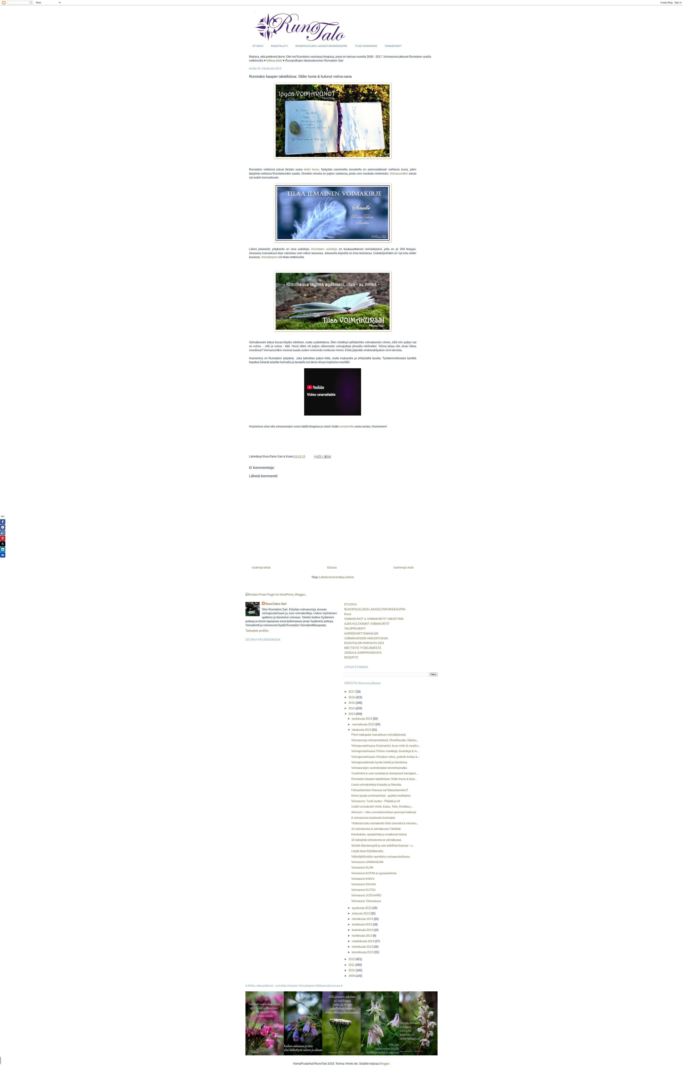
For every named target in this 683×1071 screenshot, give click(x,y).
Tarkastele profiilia (256, 630)
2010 (352, 970)
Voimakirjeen (269, 257)
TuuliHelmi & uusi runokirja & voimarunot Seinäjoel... (384, 773)
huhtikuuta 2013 (362, 935)
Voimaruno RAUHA (363, 884)
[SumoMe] (2, 555)
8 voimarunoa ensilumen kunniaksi (373, 817)
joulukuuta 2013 (362, 718)
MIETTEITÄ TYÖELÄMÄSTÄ (362, 647)
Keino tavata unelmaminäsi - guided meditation (381, 795)
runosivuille (346, 426)
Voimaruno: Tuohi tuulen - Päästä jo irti (375, 801)
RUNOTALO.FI (279, 46)
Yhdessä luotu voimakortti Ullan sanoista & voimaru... (384, 823)
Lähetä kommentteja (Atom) (336, 577)
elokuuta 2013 (361, 913)
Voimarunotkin (399, 173)
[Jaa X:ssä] (322, 457)
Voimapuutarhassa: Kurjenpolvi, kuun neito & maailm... (385, 745)
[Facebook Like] (2, 533)
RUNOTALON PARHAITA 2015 (364, 643)
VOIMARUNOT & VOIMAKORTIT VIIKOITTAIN (374, 618)
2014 (352, 708)
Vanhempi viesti (403, 567)
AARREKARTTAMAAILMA (361, 633)
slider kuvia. (312, 169)
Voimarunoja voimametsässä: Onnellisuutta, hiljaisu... (385, 740)
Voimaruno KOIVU (363, 878)
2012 (352, 959)
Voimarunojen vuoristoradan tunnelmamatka (379, 767)
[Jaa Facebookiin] (326, 457)
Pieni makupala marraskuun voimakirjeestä (378, 734)
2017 (352, 691)
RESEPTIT (351, 657)
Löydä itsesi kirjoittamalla (367, 851)
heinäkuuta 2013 (363, 918)
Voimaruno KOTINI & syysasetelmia (373, 873)
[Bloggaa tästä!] (319, 457)
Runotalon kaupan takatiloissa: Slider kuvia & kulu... (384, 778)
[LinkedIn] (2, 549)
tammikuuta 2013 (363, 952)
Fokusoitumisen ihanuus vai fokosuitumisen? (379, 790)
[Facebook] (2, 521)
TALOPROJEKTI (355, 628)
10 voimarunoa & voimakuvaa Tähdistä (376, 828)
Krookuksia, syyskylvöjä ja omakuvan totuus (379, 834)
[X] (2, 544)
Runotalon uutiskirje (324, 249)
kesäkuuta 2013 (362, 924)
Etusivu (332, 567)
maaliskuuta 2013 (363, 941)
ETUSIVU (258, 46)
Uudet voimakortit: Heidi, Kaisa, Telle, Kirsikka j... (382, 806)
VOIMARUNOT (393, 46)
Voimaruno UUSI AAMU (366, 895)
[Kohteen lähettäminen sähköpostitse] (316, 457)
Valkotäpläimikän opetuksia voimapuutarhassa (380, 856)
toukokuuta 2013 (363, 929)
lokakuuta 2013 (362, 729)
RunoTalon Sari (275, 603)
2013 (352, 713)
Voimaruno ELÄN (362, 867)
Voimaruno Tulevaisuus (366, 901)
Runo (347, 614)
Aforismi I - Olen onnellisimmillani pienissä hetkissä (383, 812)
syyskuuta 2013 (362, 907)
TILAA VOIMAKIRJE (366, 46)
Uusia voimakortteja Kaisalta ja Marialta (376, 784)
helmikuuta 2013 (363, 946)
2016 (352, 697)
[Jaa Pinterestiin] (329, 457)
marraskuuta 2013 (363, 724)
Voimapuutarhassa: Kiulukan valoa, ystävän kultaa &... (385, 756)
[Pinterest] (2, 538)
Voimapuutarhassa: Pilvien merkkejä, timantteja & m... (385, 751)
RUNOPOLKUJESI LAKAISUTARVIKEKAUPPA (321, 46)
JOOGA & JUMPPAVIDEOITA (363, 652)
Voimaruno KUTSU (363, 889)
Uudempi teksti (261, 567)
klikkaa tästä (274, 60)
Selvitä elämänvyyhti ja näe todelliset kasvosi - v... (382, 845)
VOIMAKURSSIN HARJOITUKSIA (366, 638)
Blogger (384, 1063)
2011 (351, 964)
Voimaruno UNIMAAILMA (367, 862)
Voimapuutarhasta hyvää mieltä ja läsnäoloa (379, 762)
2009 (352, 975)
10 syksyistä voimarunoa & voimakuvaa (376, 839)
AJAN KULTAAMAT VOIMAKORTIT (367, 623)
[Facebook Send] (2, 527)
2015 (352, 702)
